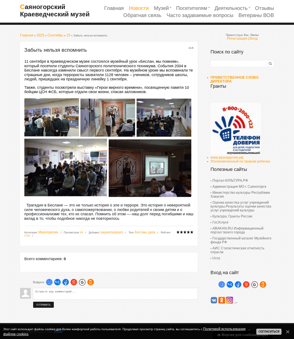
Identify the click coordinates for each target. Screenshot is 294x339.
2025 (40, 35)
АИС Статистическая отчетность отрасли (237, 250)
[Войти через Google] (82, 282)
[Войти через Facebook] (65, 282)
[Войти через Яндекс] (74, 282)
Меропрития (48, 232)
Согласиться (268, 331)
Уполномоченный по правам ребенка (240, 161)
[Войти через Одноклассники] (90, 282)
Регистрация (237, 38)
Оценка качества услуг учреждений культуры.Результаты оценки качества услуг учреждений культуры (240, 206)
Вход (254, 38)
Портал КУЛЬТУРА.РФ (230, 180)
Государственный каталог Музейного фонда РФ (240, 240)
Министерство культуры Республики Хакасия (240, 194)
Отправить (43, 304)
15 (68, 35)
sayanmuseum (112, 232)
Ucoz (216, 258)
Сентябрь (55, 35)
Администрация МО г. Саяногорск (239, 186)
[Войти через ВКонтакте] (57, 282)
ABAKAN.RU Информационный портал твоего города (236, 230)
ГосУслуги (220, 222)
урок (151, 232)
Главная (26, 35)
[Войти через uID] (49, 282)
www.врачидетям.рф (226, 157)
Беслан (141, 232)
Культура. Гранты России (232, 216)
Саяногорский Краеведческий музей (55, 10)
